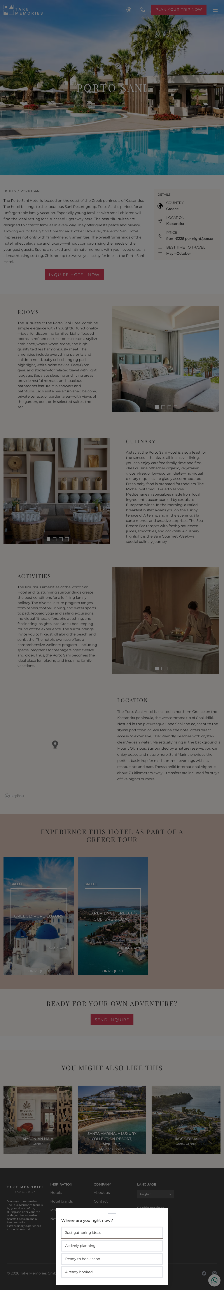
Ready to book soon (82, 1259)
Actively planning (80, 1246)
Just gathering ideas (83, 1233)
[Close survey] (112, 645)
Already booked (79, 1272)
